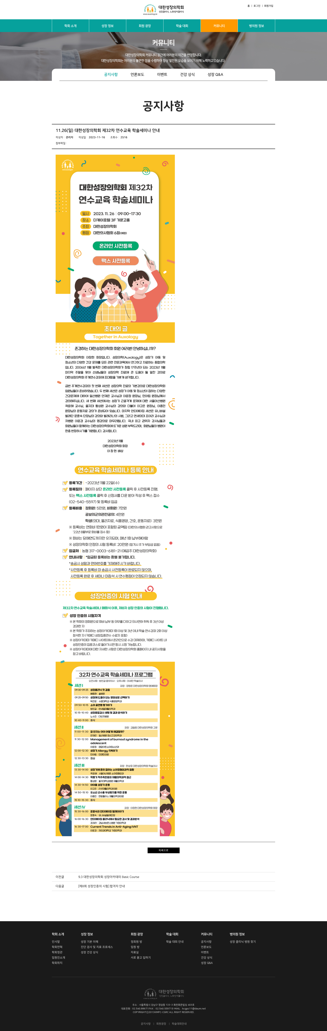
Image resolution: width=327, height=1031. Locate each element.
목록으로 (163, 850)
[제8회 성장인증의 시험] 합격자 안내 (101, 886)
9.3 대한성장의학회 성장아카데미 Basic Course (108, 877)
